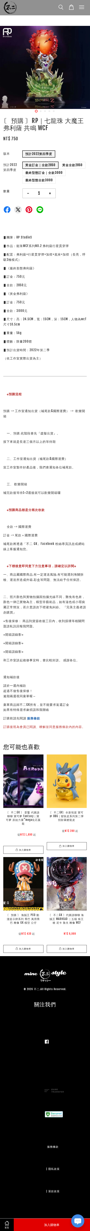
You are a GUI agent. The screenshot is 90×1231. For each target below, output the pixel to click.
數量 (6, 191)
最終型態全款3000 (39, 180)
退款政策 (54, 1191)
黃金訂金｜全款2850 (40, 165)
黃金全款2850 (72, 165)
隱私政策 (54, 1169)
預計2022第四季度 (38, 154)
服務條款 (33, 718)
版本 (6, 153)
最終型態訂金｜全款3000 (44, 172)
